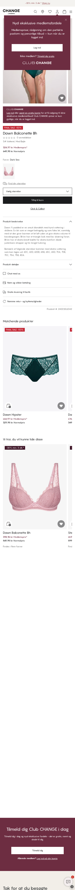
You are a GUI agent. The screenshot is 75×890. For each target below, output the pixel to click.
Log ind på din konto (47, 858)
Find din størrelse (17, 183)
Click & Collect (37, 208)
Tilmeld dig (37, 850)
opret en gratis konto (29, 113)
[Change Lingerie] (11, 11)
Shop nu (46, 3)
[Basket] (64, 11)
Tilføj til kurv (37, 200)
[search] (35, 11)
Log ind (10, 113)
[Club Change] (50, 11)
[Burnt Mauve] (9, 172)
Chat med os (13, 273)
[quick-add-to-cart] (8, 405)
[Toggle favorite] (62, 98)
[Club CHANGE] (57, 11)
